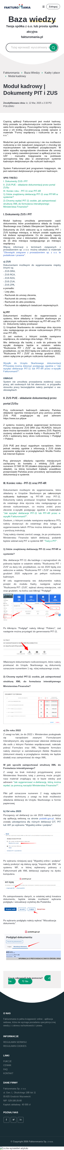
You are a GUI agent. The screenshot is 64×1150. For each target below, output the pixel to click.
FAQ (5, 1069)
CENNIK (7, 1065)
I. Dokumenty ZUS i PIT (15, 181)
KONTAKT (8, 1073)
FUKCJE (7, 1061)
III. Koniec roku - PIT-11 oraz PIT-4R (22, 191)
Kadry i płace (52, 72)
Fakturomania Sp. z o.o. (41, 1141)
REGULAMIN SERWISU (15, 1042)
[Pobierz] (26, 592)
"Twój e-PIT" (50, 541)
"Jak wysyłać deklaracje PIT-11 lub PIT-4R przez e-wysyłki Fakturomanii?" (32, 369)
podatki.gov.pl (46, 818)
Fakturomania (11, 72)
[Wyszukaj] (53, 47)
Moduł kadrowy (17, 76)
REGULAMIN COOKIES (14, 1046)
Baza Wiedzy (32, 72)
